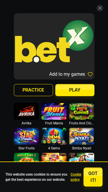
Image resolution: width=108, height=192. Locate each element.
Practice (33, 90)
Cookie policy (76, 177)
